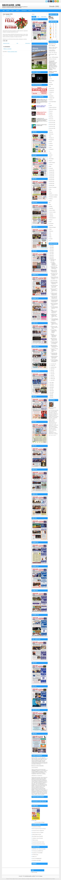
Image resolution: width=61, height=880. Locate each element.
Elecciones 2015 (52, 120)
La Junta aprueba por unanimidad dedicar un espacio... (54, 319)
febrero (52, 378)
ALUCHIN (51, 84)
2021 (51, 253)
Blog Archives (43, 16)
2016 (51, 384)
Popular (34, 16)
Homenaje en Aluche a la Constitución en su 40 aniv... (54, 342)
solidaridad (51, 215)
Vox (50, 240)
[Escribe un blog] (4, 40)
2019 (51, 257)
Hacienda (51, 145)
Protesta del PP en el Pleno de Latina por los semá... (54, 278)
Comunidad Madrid (52, 101)
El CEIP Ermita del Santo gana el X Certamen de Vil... (54, 297)
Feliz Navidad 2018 (8, 14)
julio (51, 370)
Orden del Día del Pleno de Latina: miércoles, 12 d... (54, 339)
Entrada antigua (27, 43)
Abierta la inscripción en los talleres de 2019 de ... (54, 304)
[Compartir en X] (5, 40)
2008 (51, 397)
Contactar (30, 10)
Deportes (18, 10)
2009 (51, 395)
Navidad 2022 (51, 179)
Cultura (8, 10)
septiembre (53, 367)
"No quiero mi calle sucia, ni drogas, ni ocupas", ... (54, 327)
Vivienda (50, 238)
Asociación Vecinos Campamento (38, 830)
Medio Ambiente (52, 162)
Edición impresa (24, 10)
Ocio (50, 191)
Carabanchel (51, 92)
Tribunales (51, 225)
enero (52, 380)
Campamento (51, 90)
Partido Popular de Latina (36, 834)
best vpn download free (46, 878)
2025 (51, 247)
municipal (51, 168)
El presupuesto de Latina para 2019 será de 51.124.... (54, 354)
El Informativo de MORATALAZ (37, 850)
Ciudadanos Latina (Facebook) (37, 838)
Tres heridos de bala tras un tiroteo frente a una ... (54, 286)
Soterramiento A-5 (52, 217)
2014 (51, 387)
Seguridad (51, 208)
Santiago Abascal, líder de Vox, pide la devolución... (54, 267)
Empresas (51, 132)
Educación (51, 116)
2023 (51, 250)
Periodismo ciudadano (53, 196)
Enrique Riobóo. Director (53, 408)
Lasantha (19, 878)
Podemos (51, 198)
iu (49, 151)
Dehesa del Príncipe (52, 109)
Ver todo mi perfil (52, 435)
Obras (50, 189)
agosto (52, 368)
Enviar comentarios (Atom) (12, 51)
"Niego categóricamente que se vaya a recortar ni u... (54, 311)
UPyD (50, 229)
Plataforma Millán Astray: (41, 101)
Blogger (43, 822)
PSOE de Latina (35, 840)
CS (49, 103)
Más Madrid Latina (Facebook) (37, 836)
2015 (51, 385)
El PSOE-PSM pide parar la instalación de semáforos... (54, 360)
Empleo (50, 130)
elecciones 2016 (52, 122)
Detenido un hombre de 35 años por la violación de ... (54, 283)
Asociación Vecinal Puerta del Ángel (38, 843)
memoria (50, 164)
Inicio (4, 10)
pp (49, 202)
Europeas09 (51, 139)
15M (50, 76)
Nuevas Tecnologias (52, 187)
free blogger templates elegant (37, 878)
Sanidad (50, 206)
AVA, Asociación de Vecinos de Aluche (39, 828)
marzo (52, 376)
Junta (50, 153)
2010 (51, 393)
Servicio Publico (52, 210)
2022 (51, 252)
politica (50, 200)
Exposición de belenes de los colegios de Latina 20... (54, 323)
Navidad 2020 (51, 175)
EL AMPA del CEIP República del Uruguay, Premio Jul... (54, 316)
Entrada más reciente (6, 43)
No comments (8, 15)
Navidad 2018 (51, 172)
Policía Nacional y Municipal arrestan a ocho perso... (54, 346)
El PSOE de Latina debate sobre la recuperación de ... (54, 294)
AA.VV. (50, 78)
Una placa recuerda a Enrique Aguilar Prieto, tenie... (54, 357)
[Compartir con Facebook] (6, 40)
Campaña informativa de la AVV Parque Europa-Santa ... (54, 301)
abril (51, 375)
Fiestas (50, 141)
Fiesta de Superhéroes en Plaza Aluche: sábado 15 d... (54, 335)
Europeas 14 (51, 137)
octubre (52, 365)
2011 (51, 392)
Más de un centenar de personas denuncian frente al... (54, 290)
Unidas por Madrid (52, 227)
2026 (51, 245)
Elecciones (51, 118)
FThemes (10, 878)
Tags (38, 16)
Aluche (50, 82)
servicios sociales (52, 212)
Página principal (34, 872)
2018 (51, 258)
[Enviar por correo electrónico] (3, 40)
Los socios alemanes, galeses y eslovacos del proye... (54, 350)
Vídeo (50, 236)
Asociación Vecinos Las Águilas (37, 832)
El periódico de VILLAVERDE (37, 852)
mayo (52, 373)
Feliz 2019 (52, 260)
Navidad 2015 (51, 170)
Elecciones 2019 (52, 124)
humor (50, 147)
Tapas (50, 221)
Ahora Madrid (51, 80)
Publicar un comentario (7, 48)
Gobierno (50, 143)
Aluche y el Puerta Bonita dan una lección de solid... (54, 271)
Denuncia (51, 111)
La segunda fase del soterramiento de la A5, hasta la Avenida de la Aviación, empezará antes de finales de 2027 (41, 120)
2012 (51, 390)
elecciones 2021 (52, 126)
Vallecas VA (34, 856)
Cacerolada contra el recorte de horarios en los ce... (54, 307)
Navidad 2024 (51, 183)
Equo (50, 135)
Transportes (51, 223)
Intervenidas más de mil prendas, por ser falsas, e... (54, 274)
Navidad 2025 (51, 185)
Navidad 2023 (51, 181)
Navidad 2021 (51, 177)
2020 (51, 255)
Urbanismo (51, 231)
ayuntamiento (51, 88)
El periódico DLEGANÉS (36, 860)
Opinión (50, 193)
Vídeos (12, 10)
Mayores (50, 160)
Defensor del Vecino (52, 107)
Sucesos (50, 219)
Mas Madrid (51, 158)
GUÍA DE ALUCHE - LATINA (11, 5)
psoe (50, 204)
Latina (50, 156)
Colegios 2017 (51, 97)
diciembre (52, 259)
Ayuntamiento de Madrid (36, 826)
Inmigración (51, 149)
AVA (50, 86)
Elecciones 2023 (52, 128)
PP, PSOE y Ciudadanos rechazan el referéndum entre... (54, 264)
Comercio (51, 99)
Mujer (50, 166)
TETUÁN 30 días (35, 854)
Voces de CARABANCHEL (37, 858)
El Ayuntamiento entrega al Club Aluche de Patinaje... (54, 331)
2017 (51, 382)
